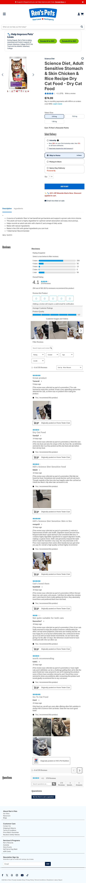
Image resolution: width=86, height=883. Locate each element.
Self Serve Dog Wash (10, 849)
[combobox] (43, 27)
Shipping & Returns (9, 828)
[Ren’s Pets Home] (43, 14)
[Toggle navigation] (4, 14)
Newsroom (6, 816)
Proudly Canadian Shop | (19, 880)
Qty (46, 177)
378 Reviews (51, 778)
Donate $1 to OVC (47, 41)
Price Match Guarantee (11, 832)
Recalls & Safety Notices (11, 834)
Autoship (6, 845)
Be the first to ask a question (43, 797)
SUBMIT (48, 864)
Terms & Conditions (9, 830)
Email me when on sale (55, 201)
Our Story (6, 813)
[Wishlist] (82, 58)
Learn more (57, 104)
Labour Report (58, 880)
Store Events (7, 847)
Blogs (5, 818)
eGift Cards (7, 851)
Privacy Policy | (30, 880)
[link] (36, 778)
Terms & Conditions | (40, 880)
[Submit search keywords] (82, 27)
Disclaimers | (50, 880)
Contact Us (7, 826)
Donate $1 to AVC (69, 41)
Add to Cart (64, 186)
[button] (4, 74)
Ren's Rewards (8, 843)
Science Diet (50, 59)
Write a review (70, 93)
